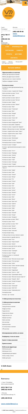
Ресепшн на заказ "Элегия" (9, 174)
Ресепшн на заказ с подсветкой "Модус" (12, 91)
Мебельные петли (6, 351)
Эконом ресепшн (6, 304)
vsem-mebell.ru (8, 13)
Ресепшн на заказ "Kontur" (9, 190)
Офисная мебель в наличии (11, 72)
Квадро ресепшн (6, 308)
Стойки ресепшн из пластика (11, 299)
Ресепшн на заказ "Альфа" (9, 215)
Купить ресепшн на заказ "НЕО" (10, 223)
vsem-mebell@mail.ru (19, 35)
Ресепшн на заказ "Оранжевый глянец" (12, 274)
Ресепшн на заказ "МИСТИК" (9, 288)
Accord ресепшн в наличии (9, 326)
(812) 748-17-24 (6, 387)
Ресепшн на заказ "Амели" (9, 244)
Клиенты (20, 50)
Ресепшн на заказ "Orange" (9, 253)
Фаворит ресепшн (6, 317)
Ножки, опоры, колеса (8, 355)
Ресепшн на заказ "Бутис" (8, 248)
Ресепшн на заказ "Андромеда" (10, 270)
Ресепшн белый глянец (8, 232)
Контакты (14, 58)
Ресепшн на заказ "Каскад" (9, 135)
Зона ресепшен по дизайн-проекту (11, 237)
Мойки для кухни (6, 358)
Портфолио (9, 50)
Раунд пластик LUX (7, 315)
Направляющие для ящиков (9, 353)
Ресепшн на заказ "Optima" (9, 203)
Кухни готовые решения (10, 340)
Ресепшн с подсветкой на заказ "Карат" (12, 131)
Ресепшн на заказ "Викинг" (9, 226)
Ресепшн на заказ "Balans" (9, 206)
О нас (7, 46)
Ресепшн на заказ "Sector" (9, 194)
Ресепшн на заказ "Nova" (8, 115)
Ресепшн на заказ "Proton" (9, 181)
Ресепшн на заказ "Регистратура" (10, 261)
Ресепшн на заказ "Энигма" (9, 155)
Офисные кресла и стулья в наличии (11, 79)
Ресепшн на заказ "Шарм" (8, 170)
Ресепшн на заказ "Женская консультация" (13, 259)
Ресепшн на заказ (7, 85)
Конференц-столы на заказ (10, 336)
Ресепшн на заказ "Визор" (9, 177)
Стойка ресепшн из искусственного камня (13, 235)
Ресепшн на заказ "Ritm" (8, 111)
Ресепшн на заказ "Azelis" (8, 263)
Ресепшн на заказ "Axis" (8, 185)
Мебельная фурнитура (9, 347)
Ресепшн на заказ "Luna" (8, 283)
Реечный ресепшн (6, 292)
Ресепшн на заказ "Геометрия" (10, 109)
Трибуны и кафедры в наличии (10, 81)
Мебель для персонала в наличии (10, 74)
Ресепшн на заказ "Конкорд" (9, 162)
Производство (17, 46)
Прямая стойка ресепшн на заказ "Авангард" (13, 129)
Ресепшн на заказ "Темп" (8, 159)
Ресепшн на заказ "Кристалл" (9, 201)
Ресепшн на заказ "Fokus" (8, 120)
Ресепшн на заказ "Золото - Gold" (10, 272)
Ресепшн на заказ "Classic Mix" (10, 118)
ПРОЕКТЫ (9, 54)
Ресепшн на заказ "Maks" (8, 208)
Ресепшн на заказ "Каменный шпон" (11, 290)
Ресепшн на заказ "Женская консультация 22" (13, 276)
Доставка (18, 54)
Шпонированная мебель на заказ (12, 333)
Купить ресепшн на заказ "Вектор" (11, 100)
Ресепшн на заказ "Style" (8, 210)
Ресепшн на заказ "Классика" (9, 230)
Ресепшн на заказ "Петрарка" (9, 267)
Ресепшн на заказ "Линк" (8, 106)
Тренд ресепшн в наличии (8, 306)
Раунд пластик (6, 311)
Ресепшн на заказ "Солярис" (9, 144)
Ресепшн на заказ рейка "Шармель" (11, 124)
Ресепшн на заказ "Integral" (9, 113)
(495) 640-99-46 (18, 32)
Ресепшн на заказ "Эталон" (9, 140)
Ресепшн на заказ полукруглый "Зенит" (12, 122)
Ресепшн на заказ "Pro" (8, 179)
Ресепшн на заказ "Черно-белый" (10, 241)
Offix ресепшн (5, 329)
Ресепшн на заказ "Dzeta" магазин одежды (13, 265)
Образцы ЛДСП (19, 61)
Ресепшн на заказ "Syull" (8, 183)
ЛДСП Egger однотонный (7, 63)
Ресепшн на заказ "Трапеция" (9, 250)
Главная (3, 61)
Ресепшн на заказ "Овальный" (10, 285)
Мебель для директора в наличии (10, 76)
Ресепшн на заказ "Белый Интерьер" (11, 281)
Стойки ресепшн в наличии (11, 302)
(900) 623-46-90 (6, 389)
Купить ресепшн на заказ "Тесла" (10, 93)
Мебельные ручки (6, 349)
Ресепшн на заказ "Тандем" (9, 164)
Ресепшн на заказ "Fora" (8, 239)
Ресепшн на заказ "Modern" (9, 192)
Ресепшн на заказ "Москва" (9, 228)
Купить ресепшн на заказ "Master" (11, 104)
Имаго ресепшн (6, 320)
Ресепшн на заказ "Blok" (8, 197)
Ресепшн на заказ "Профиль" (9, 217)
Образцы (10, 61)
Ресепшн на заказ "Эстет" (8, 150)
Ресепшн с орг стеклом (8, 294)
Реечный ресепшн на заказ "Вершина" (12, 142)
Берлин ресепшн (6, 324)
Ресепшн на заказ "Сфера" (9, 102)
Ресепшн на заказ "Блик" (8, 172)
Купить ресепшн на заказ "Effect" (10, 219)
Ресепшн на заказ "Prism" (8, 221)
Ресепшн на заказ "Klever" (8, 199)
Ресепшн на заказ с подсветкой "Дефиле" (12, 127)
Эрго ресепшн (5, 322)
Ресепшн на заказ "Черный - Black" (11, 279)
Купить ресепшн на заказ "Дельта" (11, 97)
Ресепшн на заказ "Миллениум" (10, 138)
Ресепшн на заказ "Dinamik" (9, 212)
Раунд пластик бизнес (7, 313)
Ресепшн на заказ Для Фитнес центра (11, 246)
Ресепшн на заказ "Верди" (9, 157)
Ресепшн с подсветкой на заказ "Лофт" (12, 133)
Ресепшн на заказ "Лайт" (8, 95)
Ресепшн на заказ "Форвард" (9, 153)
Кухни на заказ (7, 343)
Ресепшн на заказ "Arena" (8, 188)
